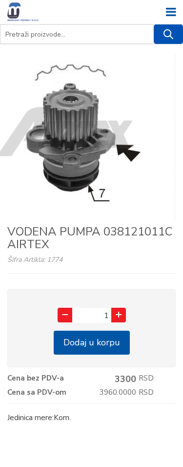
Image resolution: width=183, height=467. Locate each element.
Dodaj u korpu (91, 342)
